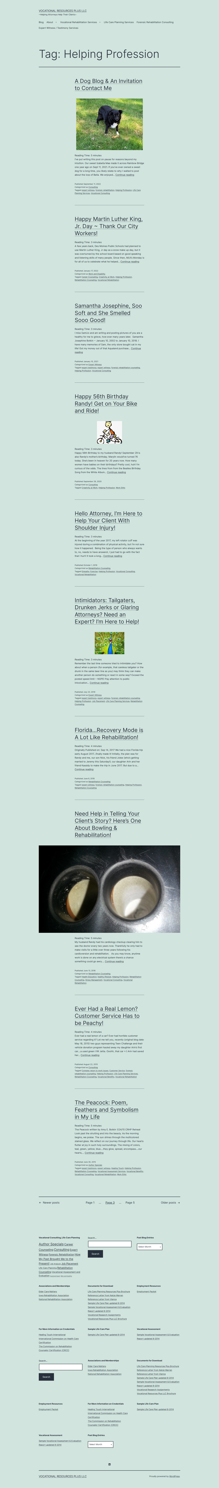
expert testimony (89, 367)
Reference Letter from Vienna (102, 1299)
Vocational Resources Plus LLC (63, 10)
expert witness (88, 190)
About (50, 22)
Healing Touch (117, 1168)
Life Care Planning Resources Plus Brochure (109, 1291)
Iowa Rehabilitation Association (54, 1295)
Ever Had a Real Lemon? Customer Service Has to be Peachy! (107, 1015)
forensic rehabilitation (105, 190)
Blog (41, 22)
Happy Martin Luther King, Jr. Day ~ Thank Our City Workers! (109, 226)
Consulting (93, 187)
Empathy (85, 571)
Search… (92, 1238)
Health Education (89, 977)
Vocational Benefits (106, 1077)
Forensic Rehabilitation (61, 1254)
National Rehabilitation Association (55, 1299)
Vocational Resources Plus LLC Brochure (107, 1319)
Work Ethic (120, 488)
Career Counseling (90, 277)
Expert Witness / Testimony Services (58, 28)
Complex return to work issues (95, 1070)
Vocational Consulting (100, 193)
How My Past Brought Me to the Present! (59, 1259)
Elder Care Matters (48, 1291)
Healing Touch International (52, 1334)
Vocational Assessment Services (111, 1171)
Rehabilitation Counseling (86, 280)
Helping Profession (123, 190)
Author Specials (95, 1165)
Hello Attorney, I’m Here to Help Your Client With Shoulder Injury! (108, 520)
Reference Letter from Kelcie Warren (105, 1295)
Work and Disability (97, 274)
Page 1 (90, 1202)
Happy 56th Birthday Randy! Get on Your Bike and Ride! (106, 403)
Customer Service (117, 1070)
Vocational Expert (55, 1276)
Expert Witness (95, 364)
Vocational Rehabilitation (108, 280)
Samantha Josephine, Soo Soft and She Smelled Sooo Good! (108, 312)
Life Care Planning (48, 1268)
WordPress (174, 1476)
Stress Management (93, 980)
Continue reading (124, 174)
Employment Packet (146, 1291)
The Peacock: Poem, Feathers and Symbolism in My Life (106, 1109)
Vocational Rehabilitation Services (78, 22)
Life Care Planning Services (119, 22)
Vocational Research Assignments (104, 1315)
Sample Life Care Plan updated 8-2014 (106, 1303)
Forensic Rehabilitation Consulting (155, 22)
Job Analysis (55, 1264)
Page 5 (130, 1202)
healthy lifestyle (104, 977)
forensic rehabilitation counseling (125, 367)
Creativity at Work (107, 277)
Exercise (94, 571)
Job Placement (98, 701)
